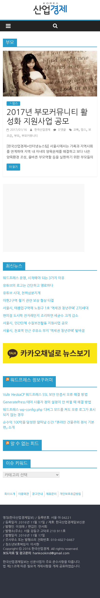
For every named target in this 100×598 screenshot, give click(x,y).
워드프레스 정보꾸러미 (31, 380)
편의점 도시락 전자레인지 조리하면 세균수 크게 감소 (40, 315)
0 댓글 (61, 129)
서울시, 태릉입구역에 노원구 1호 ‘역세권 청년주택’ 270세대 (45, 308)
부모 (16, 135)
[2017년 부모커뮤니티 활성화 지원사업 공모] (50, 54)
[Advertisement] (43, 218)
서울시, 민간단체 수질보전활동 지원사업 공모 (35, 323)
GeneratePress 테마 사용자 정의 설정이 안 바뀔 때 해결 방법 (47, 402)
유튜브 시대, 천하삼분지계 (22, 293)
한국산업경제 (42, 129)
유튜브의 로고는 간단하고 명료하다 (28, 285)
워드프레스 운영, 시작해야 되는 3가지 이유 (33, 278)
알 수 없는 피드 (24, 444)
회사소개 (9, 494)
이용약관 (23, 494)
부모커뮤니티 (30, 135)
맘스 (83, 129)
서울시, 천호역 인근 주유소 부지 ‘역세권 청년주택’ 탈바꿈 (44, 330)
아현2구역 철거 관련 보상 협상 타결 (28, 300)
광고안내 (37, 494)
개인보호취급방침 (70, 494)
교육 (76, 129)
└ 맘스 (13, 103)
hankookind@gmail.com (51, 553)
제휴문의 (51, 494)
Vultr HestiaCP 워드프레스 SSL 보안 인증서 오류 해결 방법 (45, 394)
